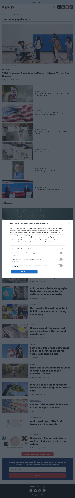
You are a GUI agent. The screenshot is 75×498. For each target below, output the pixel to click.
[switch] (60, 253)
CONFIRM (24, 272)
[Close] (69, 224)
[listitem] (37, 249)
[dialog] (37, 249)
